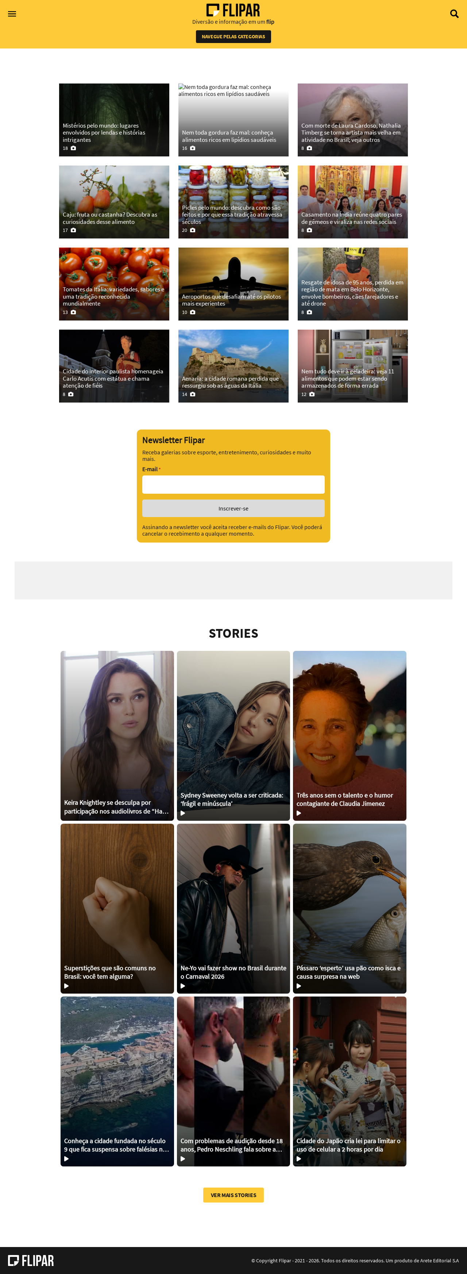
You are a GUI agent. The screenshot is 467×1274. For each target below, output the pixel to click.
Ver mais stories (233, 1195)
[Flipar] (31, 1260)
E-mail (151, 469)
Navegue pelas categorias (233, 36)
